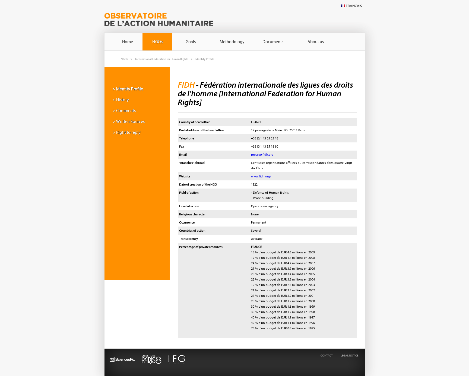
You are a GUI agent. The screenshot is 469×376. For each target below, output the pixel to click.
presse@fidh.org (262, 155)
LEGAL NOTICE (349, 355)
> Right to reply (127, 132)
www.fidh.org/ (261, 176)
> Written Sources (129, 121)
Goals (191, 41)
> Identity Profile (128, 89)
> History (121, 99)
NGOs (157, 41)
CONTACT (326, 355)
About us (316, 41)
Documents (272, 41)
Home (127, 41)
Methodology (232, 41)
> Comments (124, 110)
